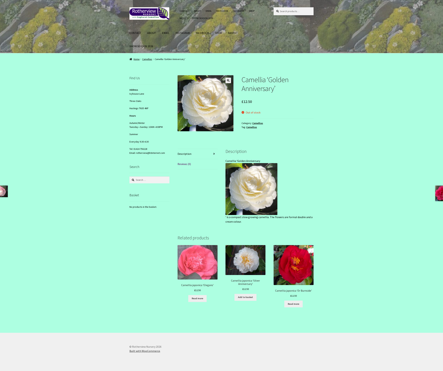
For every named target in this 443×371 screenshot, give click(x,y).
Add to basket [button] (245, 297)
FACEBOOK (238, 10)
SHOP (252, 10)
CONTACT (184, 10)
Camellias (147, 59)
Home (137, 59)
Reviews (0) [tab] (184, 164)
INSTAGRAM (222, 10)
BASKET (184, 18)
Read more (197, 298)
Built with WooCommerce (144, 351)
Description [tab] (184, 153)
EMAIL (209, 10)
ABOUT (197, 10)
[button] (228, 80)
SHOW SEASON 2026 (202, 18)
